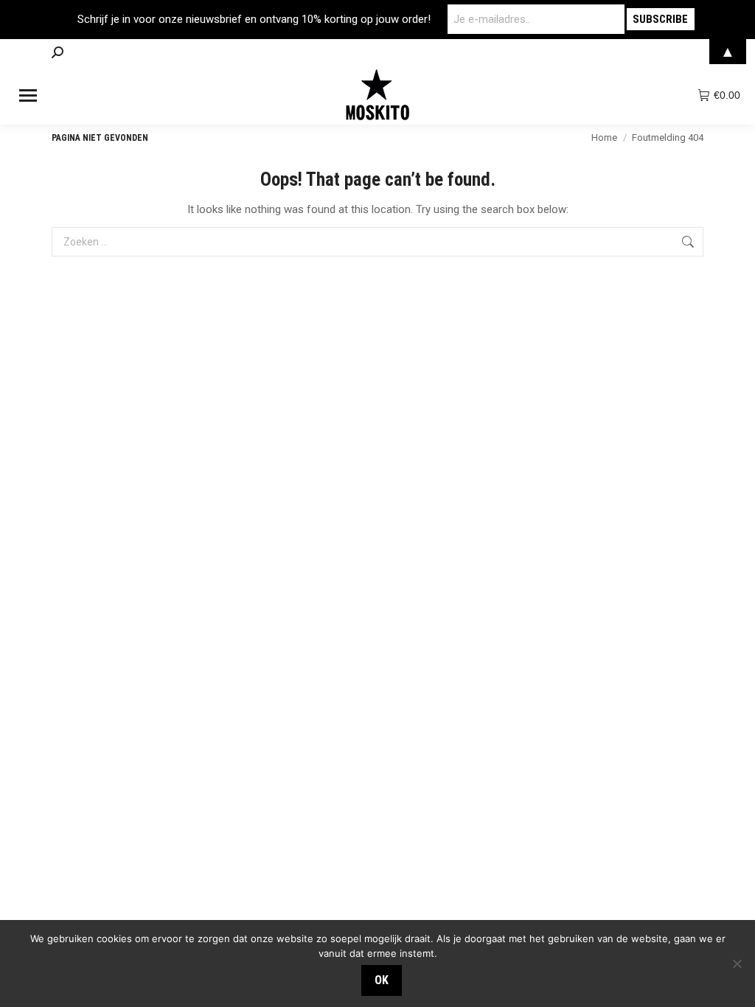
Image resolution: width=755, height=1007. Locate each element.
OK (382, 980)
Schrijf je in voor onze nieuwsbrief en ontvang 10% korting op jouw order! (254, 19)
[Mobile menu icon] (28, 95)
